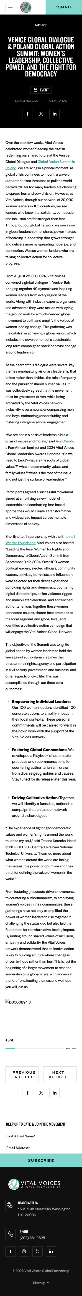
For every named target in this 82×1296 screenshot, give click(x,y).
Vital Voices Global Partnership (46, 1270)
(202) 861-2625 (32, 1237)
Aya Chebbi (65, 441)
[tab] (10, 1048)
